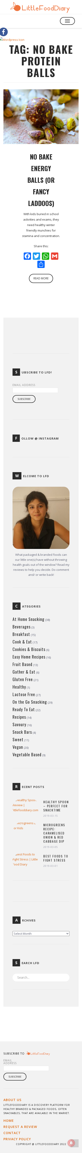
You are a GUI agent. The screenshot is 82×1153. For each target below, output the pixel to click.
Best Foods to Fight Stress (55, 858)
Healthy (19, 687)
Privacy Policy (17, 1139)
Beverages (22, 627)
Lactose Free (24, 694)
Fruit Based (22, 664)
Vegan (18, 747)
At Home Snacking (28, 619)
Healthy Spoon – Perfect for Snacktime (56, 806)
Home (8, 1120)
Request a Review (20, 1127)
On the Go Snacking (30, 702)
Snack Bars (22, 732)
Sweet (18, 739)
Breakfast (21, 634)
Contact (12, 1133)
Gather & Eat (24, 672)
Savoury (19, 724)
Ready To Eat (24, 709)
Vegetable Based (27, 754)
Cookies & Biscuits (29, 649)
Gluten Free (23, 679)
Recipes (19, 717)
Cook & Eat (22, 642)
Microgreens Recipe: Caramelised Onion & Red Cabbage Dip (54, 833)
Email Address (24, 385)
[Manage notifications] (71, 1143)
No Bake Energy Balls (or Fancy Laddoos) (41, 180)
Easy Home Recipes (29, 657)
